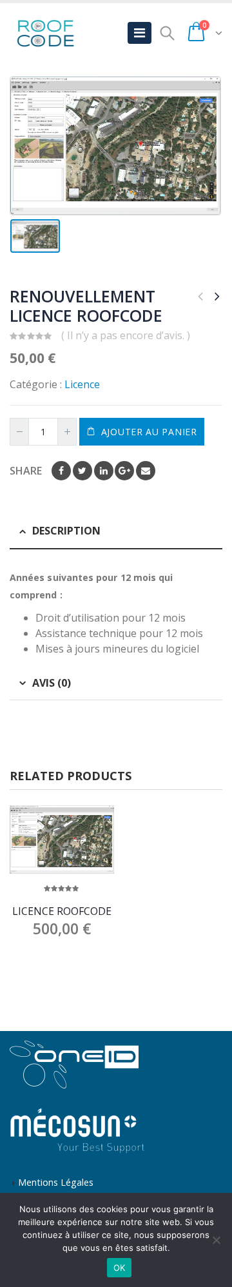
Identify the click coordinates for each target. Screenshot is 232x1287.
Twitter (82, 470)
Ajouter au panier (149, 432)
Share (26, 470)
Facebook (61, 470)
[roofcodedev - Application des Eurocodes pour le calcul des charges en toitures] (45, 33)
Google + (124, 470)
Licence (82, 384)
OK (119, 1267)
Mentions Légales (55, 1182)
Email (145, 470)
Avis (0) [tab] (51, 683)
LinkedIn (103, 470)
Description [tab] (66, 531)
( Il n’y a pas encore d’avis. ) (125, 335)
